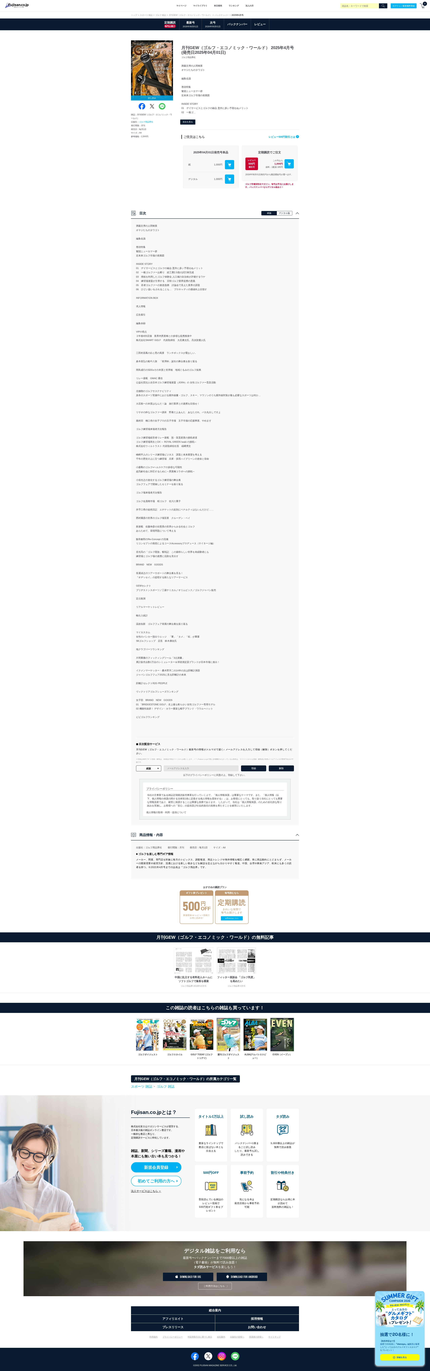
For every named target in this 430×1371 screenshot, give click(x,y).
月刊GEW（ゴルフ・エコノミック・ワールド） (190, 15)
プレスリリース (173, 1327)
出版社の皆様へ (237, 1337)
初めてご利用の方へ (156, 1181)
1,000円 (218, 164)
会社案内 (221, 1337)
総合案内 (215, 1310)
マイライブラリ (200, 6)
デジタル (193, 179)
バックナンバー (222, 15)
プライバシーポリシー (173, 1337)
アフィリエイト (173, 1318)
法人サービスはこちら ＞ (146, 1191)
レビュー (260, 24)
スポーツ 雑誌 (146, 15)
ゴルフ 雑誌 (160, 15)
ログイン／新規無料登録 (404, 6)
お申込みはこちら (232, 918)
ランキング (234, 6)
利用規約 (153, 1337)
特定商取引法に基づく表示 (200, 1337)
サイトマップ (274, 1337)
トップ (134, 15)
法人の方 (250, 6)
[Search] (383, 5)
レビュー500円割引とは (283, 136)
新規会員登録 (156, 1167)
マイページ (181, 6)
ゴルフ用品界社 (146, 122)
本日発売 (218, 6)
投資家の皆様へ (256, 1337)
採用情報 (257, 1318)
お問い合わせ (257, 1327)
